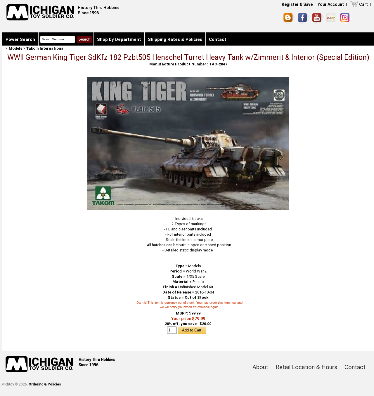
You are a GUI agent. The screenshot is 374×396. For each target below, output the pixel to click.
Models (15, 48)
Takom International (45, 48)
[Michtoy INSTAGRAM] (346, 18)
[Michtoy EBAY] (331, 18)
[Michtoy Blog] (289, 19)
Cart (363, 4)
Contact (217, 39)
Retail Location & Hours (306, 367)
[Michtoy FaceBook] (303, 19)
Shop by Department (119, 39)
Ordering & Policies (45, 384)
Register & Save (297, 4)
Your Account (331, 4)
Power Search (20, 39)
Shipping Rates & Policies (175, 39)
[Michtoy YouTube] (317, 18)
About (260, 367)
